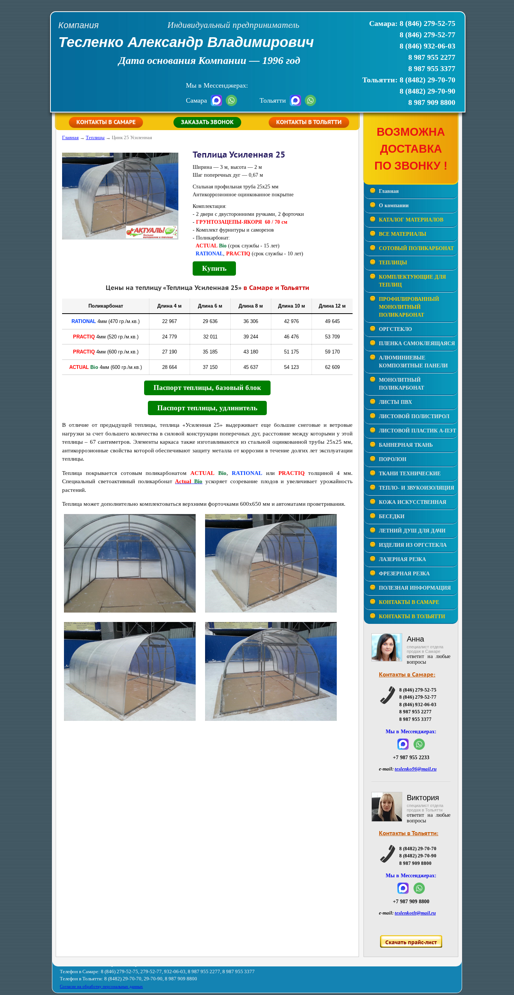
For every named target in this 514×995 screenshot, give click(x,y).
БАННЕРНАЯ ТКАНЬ (406, 445)
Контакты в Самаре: (407, 675)
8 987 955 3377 (431, 68)
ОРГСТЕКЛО (395, 329)
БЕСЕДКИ (392, 516)
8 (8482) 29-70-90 (427, 91)
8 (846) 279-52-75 (427, 23)
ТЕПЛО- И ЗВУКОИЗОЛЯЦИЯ (416, 488)
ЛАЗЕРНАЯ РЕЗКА (402, 559)
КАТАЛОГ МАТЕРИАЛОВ (411, 220)
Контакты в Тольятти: (408, 833)
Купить (214, 268)
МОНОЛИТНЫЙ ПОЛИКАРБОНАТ (401, 384)
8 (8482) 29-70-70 (427, 80)
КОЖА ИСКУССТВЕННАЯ (412, 502)
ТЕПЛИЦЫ (393, 262)
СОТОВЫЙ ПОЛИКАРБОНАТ (416, 248)
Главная (70, 137)
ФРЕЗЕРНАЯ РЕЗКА (404, 573)
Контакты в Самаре (105, 122)
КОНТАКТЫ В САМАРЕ (409, 602)
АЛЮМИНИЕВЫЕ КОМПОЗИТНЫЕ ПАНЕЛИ (413, 362)
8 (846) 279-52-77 (427, 34)
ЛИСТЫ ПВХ (395, 402)
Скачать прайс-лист (411, 942)
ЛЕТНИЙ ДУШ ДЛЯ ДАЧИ (412, 531)
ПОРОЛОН (392, 459)
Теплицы (95, 137)
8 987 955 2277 (431, 57)
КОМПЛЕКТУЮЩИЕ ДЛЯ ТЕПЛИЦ (412, 281)
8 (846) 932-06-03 (427, 46)
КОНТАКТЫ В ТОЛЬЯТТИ (412, 616)
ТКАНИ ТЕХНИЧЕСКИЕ (410, 473)
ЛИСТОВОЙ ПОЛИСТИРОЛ (414, 416)
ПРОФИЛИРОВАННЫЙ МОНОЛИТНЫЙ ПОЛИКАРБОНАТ (409, 307)
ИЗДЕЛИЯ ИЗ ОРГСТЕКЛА (413, 545)
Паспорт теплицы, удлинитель (207, 408)
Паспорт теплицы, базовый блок (207, 387)
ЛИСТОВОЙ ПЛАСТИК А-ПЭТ (417, 431)
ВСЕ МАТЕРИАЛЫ (402, 234)
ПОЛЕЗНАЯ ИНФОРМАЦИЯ (415, 588)
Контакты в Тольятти (309, 122)
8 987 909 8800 (431, 102)
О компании (394, 205)
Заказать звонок (207, 122)
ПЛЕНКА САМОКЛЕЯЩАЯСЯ (417, 343)
